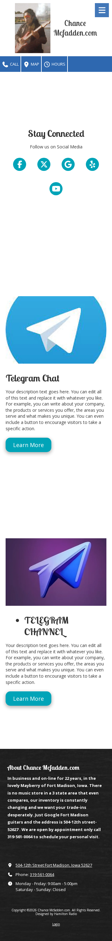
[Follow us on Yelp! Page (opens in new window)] (92, 164)
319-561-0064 (42, 874)
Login (56, 924)
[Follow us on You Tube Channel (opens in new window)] (56, 188)
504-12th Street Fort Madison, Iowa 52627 (54, 865)
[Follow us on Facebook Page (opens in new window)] (19, 164)
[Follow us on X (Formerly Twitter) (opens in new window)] (43, 164)
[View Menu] (102, 10)
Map (34, 64)
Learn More (28, 445)
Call (14, 64)
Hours (58, 64)
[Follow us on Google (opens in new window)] (68, 164)
